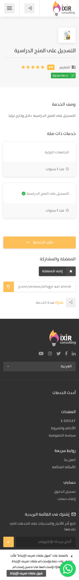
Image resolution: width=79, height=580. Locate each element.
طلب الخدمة (42, 242)
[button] (39, 366)
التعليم (65, 67)
